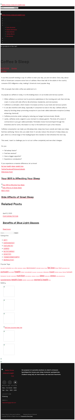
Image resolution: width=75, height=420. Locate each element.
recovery (37, 276)
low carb (9, 276)
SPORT (7, 254)
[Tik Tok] (15, 382)
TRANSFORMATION (12, 257)
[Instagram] (10, 382)
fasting (45, 268)
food (60, 268)
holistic (22, 272)
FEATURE (6, 216)
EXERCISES (9, 243)
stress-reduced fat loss (60, 276)
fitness (56, 268)
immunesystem (40, 272)
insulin (51, 272)
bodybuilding (8, 268)
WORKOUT (9, 260)
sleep (13, 166)
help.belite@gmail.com (9, 403)
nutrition (21, 275)
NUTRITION (5, 68)
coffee (15, 268)
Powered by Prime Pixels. (27, 416)
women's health (30, 280)
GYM (6, 248)
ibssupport (34, 272)
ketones (57, 272)
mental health (13, 276)
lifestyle (64, 272)
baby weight (3, 268)
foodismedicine (65, 268)
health (9, 166)
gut (69, 268)
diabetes (24, 268)
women (24, 280)
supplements (6, 280)
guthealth (5, 272)
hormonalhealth (28, 272)
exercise (42, 268)
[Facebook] (4, 382)
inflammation (46, 272)
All (5, 240)
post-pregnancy (28, 276)
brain (13, 268)
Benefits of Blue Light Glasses (21, 222)
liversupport (3, 276)
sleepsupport (47, 276)
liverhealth (69, 272)
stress (53, 275)
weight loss (19, 166)
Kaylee (14, 68)
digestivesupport (31, 268)
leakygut (60, 272)
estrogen (38, 268)
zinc (50, 280)
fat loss (3, 166)
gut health (11, 272)
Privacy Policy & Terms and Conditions (11, 414)
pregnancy (34, 276)
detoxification (20, 268)
